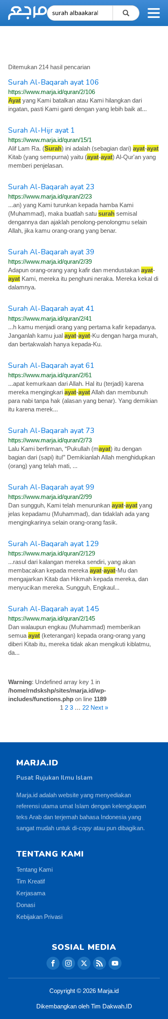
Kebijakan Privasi (39, 916)
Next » (99, 707)
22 (85, 707)
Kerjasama (30, 893)
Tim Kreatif (30, 881)
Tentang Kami (34, 869)
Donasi (25, 904)
